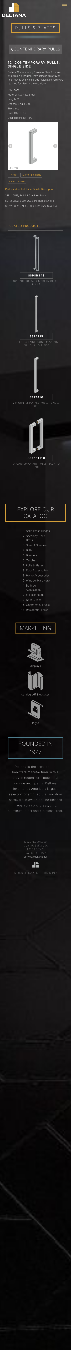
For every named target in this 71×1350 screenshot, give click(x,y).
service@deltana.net (35, 856)
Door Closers (34, 599)
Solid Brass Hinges (38, 531)
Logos (35, 723)
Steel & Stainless (37, 545)
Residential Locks (37, 610)
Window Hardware (38, 580)
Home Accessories (38, 575)
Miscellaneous (35, 594)
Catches (31, 560)
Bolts (29, 550)
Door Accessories (37, 570)
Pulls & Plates (34, 565)
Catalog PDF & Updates (35, 694)
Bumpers (31, 555)
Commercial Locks (38, 605)
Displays (35, 666)
